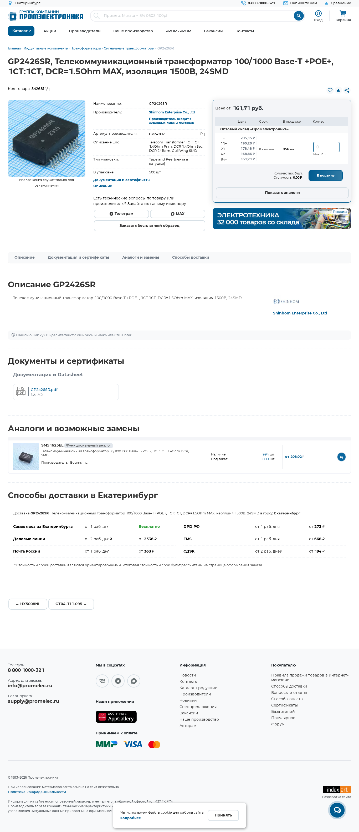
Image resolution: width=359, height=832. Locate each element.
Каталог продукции (199, 688)
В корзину (326, 175)
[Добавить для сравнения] (338, 90)
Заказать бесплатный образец (150, 226)
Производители (195, 694)
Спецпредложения (198, 707)
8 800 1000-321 (26, 670)
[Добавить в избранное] (330, 90)
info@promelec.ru (30, 686)
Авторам (188, 726)
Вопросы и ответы (289, 693)
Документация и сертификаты (121, 180)
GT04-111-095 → (71, 604)
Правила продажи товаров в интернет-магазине (309, 678)
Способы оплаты (287, 699)
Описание (102, 186)
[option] (46, 138)
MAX (180, 214)
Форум (278, 724)
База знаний (283, 712)
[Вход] (318, 13)
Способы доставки (190, 257)
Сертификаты (284, 705)
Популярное (283, 718)
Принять (223, 815)
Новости (188, 675)
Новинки (188, 701)
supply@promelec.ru (33, 701)
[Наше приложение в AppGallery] (136, 717)
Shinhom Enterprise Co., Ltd (172, 112)
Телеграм (124, 214)
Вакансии (189, 713)
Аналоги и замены (140, 257)
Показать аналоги (282, 193)
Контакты (189, 682)
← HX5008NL (28, 604)
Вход (318, 20)
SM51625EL (76, 445)
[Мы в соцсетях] (102, 681)
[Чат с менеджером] (337, 810)
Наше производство (199, 719)
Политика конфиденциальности (37, 792)
